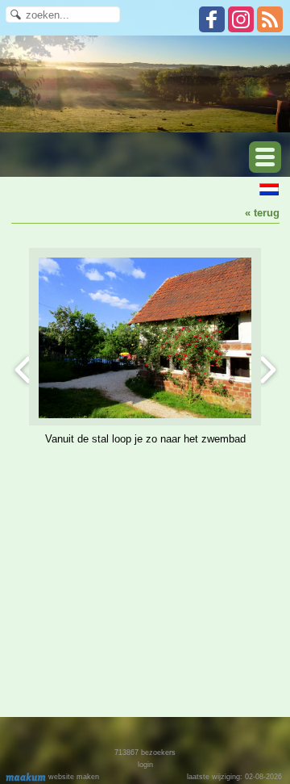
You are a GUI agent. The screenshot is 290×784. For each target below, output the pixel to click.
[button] (265, 157)
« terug (262, 213)
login (145, 765)
